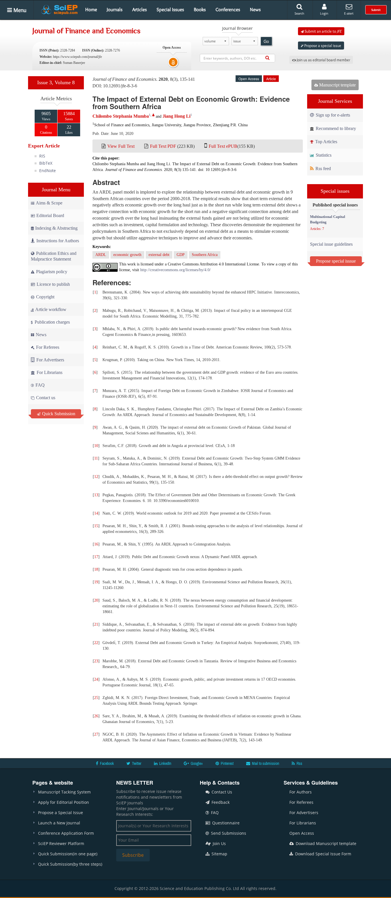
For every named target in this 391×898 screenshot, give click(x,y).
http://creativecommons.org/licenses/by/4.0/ (175, 270)
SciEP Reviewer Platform (61, 843)
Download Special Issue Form (322, 853)
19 (96, 582)
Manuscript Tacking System (64, 792)
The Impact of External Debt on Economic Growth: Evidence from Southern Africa (191, 102)
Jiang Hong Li (176, 116)
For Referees (47, 347)
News (255, 9)
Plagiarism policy (51, 271)
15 (96, 526)
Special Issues (170, 9)
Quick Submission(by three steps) (70, 864)
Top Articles (325, 141)
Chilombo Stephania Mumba (120, 116)
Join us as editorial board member (323, 59)
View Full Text (121, 146)
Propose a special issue (322, 45)
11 (96, 458)
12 (96, 476)
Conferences (228, 9)
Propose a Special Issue (60, 812)
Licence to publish (52, 284)
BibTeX (45, 163)
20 (96, 600)
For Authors (300, 792)
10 (96, 446)
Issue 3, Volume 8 (56, 82)
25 (96, 698)
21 (96, 624)
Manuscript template (337, 84)
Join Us (219, 843)
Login (324, 13)
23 (96, 661)
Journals (115, 9)
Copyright (44, 296)
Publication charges (51, 322)
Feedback (220, 802)
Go (266, 41)
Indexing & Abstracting (56, 228)
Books (200, 9)
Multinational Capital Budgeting (327, 219)
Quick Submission (58, 413)
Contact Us (221, 792)
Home (91, 9)
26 (96, 716)
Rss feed (322, 168)
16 (96, 544)
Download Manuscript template (325, 843)
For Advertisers (49, 359)
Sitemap (218, 853)
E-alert (349, 13)
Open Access (301, 833)
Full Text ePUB (223, 146)
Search (299, 13)
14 (96, 513)
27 (96, 734)
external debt (159, 255)
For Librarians (48, 372)
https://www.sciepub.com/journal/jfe (77, 57)
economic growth (127, 255)
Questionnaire (225, 823)
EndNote (47, 170)
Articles (139, 9)
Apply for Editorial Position (63, 802)
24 (96, 679)
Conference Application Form (66, 833)
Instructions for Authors (57, 240)
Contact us (45, 397)
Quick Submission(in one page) (67, 853)
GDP (181, 255)
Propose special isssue (336, 261)
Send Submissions (228, 833)
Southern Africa (205, 255)
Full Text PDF (163, 146)
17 (96, 557)
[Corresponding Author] (153, 115)
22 (96, 643)
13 (96, 495)
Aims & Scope (49, 202)
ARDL (100, 255)
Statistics (323, 155)
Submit (376, 10)
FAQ (39, 385)
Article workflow (50, 309)
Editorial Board (50, 215)
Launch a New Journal (59, 823)
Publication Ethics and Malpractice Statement (53, 256)
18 (96, 569)
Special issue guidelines (331, 244)
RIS (42, 156)
